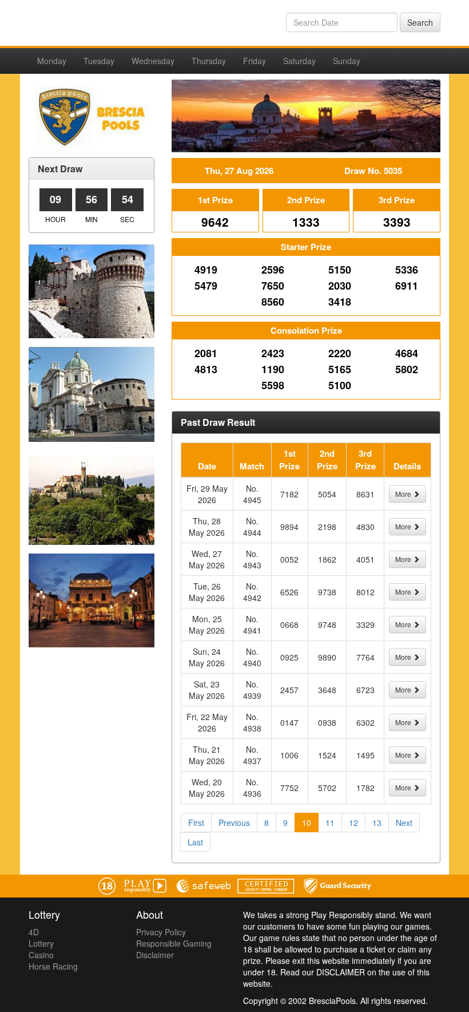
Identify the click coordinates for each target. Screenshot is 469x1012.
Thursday (209, 60)
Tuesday (99, 60)
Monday (51, 60)
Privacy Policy (161, 932)
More (404, 494)
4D (34, 932)
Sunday (346, 60)
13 (376, 822)
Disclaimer (155, 954)
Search (420, 22)
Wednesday (153, 60)
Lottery (41, 943)
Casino (41, 954)
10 (306, 822)
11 (330, 822)
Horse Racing (53, 966)
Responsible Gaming (174, 943)
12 (353, 822)
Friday (254, 60)
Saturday (299, 60)
